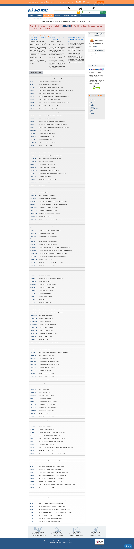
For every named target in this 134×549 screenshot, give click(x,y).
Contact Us (39, 540)
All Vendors (66, 15)
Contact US (74, 15)
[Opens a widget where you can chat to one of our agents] (128, 546)
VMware (92, 111)
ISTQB (91, 104)
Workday (92, 113)
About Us (34, 540)
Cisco (91, 99)
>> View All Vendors (94, 117)
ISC (91, 102)
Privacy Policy (62, 540)
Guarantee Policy (49, 540)
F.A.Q (80, 15)
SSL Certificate (96, 90)
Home (31, 15)
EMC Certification (44, 18)
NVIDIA (92, 107)
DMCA (72, 540)
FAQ (44, 540)
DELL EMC (36, 18)
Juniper (92, 105)
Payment (56, 540)
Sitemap (68, 540)
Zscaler (92, 115)
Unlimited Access (48, 15)
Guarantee (57, 15)
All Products (38, 15)
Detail (96, 46)
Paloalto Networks (94, 108)
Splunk (92, 110)
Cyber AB (92, 101)
